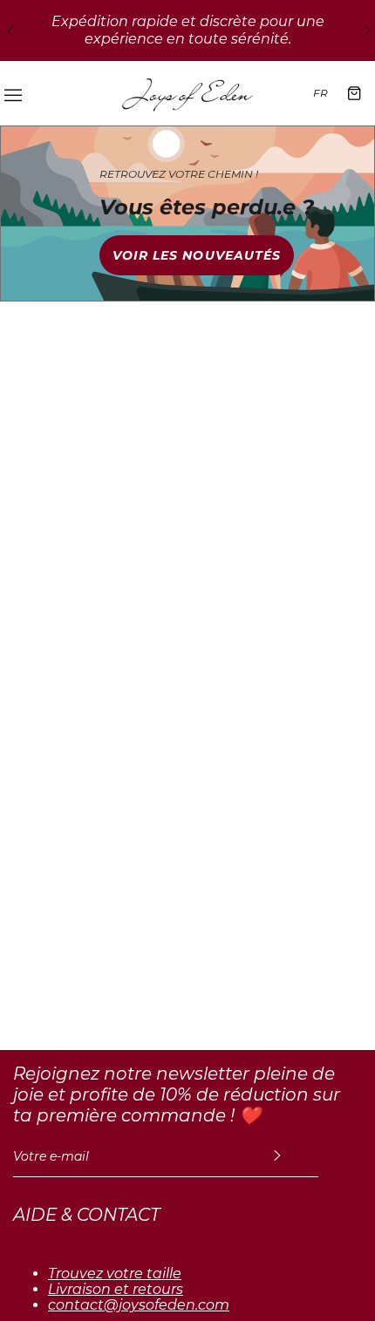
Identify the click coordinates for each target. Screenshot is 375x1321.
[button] (8, 30)
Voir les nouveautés (197, 255)
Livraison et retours (115, 1289)
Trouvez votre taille (114, 1274)
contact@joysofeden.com (138, 1305)
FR (320, 92)
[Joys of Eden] (187, 93)
